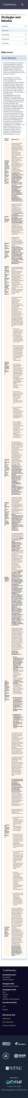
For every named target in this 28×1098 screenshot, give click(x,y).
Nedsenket (5, 994)
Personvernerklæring (8, 979)
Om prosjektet (6, 977)
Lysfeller (4, 996)
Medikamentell (6, 1018)
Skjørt (4, 992)
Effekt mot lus (5, 30)
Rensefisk (5, 1009)
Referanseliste (5, 43)
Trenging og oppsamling (9, 1025)
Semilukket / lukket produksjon (10, 999)
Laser (3, 1006)
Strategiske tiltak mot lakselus (10, 986)
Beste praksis (5, 26)
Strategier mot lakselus (10, 14)
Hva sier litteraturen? (9, 58)
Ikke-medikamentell (7, 1022)
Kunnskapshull (5, 39)
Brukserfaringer (5, 34)
